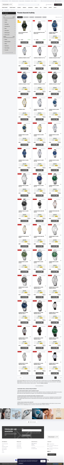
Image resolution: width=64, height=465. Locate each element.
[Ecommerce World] (57, 463)
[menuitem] (5, 7)
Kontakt (3, 452)
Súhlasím (43, 461)
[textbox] (39, 386)
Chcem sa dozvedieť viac (39, 385)
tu (36, 461)
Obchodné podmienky (5, 443)
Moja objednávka (4, 449)
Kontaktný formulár (51, 454)
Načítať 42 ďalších (39, 377)
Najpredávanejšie (38, 17)
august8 (26, 63)
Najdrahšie (32, 17)
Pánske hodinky (19, 445)
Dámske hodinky (19, 446)
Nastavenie (21, 463)
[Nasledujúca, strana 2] (58, 378)
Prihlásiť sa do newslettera (26, 435)
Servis (3, 450)
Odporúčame (20, 17)
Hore (20, 377)
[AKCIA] (39, 26)
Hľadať (38, 4)
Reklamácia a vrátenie (5, 446)
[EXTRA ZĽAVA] (55, 26)
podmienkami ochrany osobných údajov (35, 432)
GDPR (3, 445)
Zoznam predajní (19, 443)
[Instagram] (50, 451)
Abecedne (44, 17)
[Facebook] (48, 451)
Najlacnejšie (26, 17)
